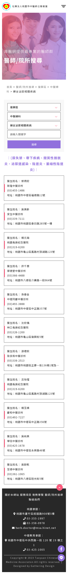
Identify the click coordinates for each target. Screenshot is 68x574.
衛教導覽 (38, 495)
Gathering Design (43, 565)
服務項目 (25, 495)
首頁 (9, 87)
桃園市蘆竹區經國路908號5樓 (35, 513)
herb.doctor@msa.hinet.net (36, 528)
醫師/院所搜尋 (25, 87)
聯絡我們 (34, 499)
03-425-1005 (36, 549)
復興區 (42, 87)
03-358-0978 (36, 523)
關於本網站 (12, 495)
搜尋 (34, 144)
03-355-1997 (36, 518)
